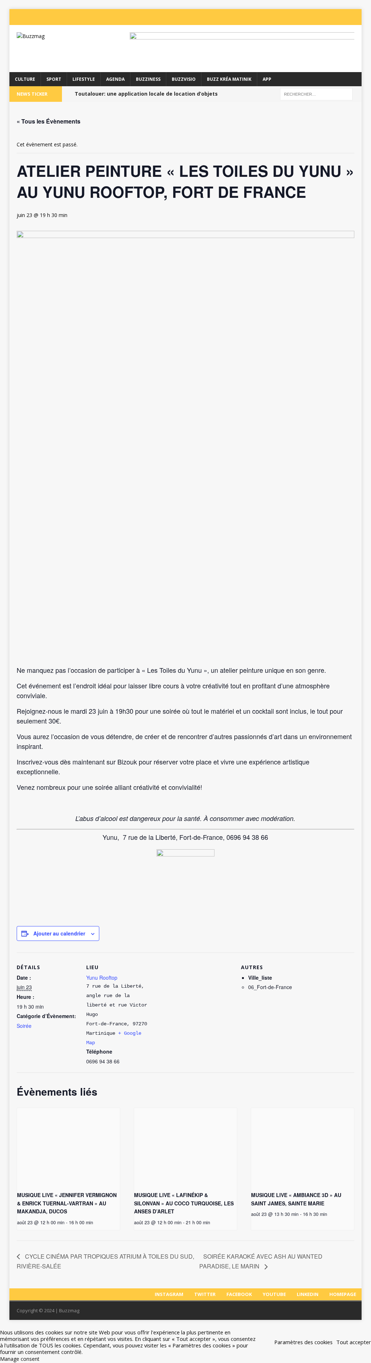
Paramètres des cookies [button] (303, 1342)
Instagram (169, 1294)
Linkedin (307, 1294)
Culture (25, 79)
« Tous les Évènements (48, 121)
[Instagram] (282, 17)
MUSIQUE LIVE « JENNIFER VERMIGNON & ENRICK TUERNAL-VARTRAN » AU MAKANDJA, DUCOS (67, 1203)
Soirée (24, 1025)
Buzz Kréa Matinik (229, 79)
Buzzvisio (184, 79)
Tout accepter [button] (353, 1342)
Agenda (115, 79)
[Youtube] (326, 17)
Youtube (274, 1294)
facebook (239, 1294)
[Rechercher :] (316, 93)
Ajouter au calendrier (59, 933)
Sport (53, 79)
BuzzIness (148, 79)
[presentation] (68, 1146)
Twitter (205, 1294)
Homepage (342, 1294)
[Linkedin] (340, 17)
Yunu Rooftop (101, 977)
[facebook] (311, 17)
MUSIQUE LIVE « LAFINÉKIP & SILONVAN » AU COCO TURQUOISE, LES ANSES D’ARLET (184, 1203)
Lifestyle (83, 79)
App (267, 79)
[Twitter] (297, 17)
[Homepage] (355, 17)
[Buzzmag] (65, 36)
